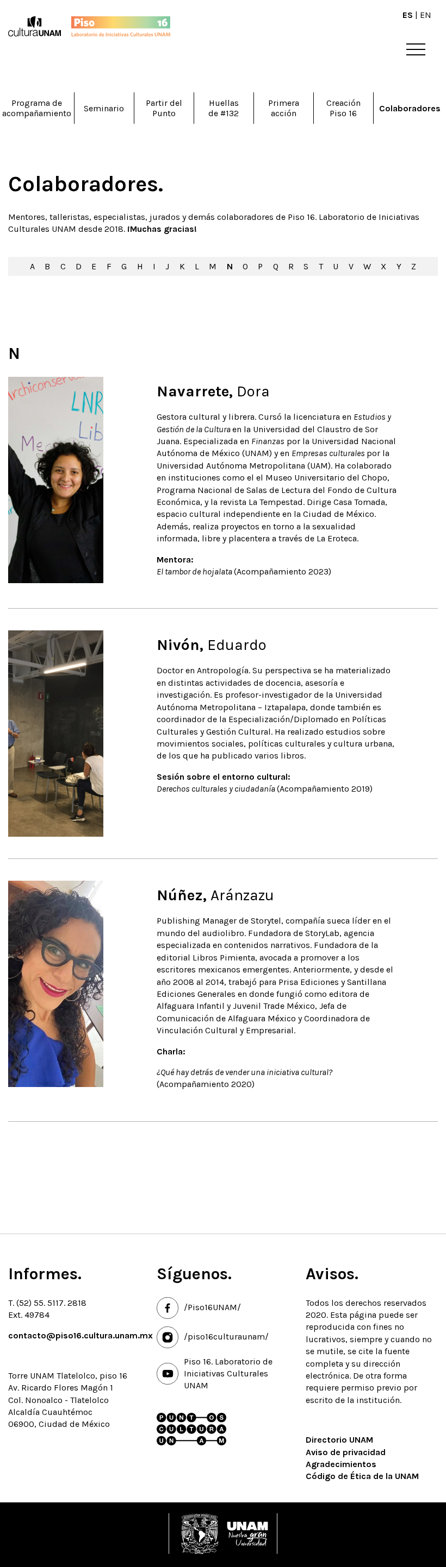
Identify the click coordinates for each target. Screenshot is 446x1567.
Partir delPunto (164, 108)
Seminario (104, 108)
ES (407, 15)
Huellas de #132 (223, 108)
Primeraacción (283, 108)
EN (425, 15)
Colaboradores (410, 108)
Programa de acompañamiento (36, 108)
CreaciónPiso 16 (343, 108)
